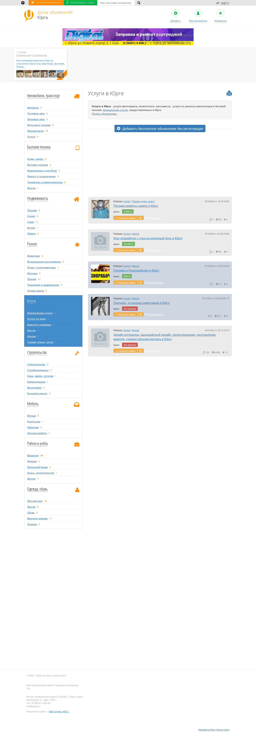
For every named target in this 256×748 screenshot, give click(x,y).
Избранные (220, 20)
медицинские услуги (115, 110)
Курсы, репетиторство (40, 473)
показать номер (127, 217)
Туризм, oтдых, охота (40, 342)
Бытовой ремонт (37, 393)
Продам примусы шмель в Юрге (135, 206)
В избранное (154, 217)
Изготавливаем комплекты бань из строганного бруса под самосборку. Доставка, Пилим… (40, 63)
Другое (31, 188)
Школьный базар (37, 467)
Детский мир (35, 501)
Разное (32, 243)
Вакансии (33, 455)
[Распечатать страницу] (229, 93)
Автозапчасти (35, 131)
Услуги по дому (36, 318)
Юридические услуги (40, 313)
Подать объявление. (104, 113)
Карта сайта (223, 729)
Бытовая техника (38, 147)
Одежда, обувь (37, 489)
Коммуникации (36, 381)
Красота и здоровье (39, 324)
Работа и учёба (37, 443)
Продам (32, 210)
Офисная (33, 427)
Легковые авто (36, 119)
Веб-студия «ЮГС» (59, 711)
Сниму (31, 216)
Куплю (31, 227)
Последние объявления (48, 2)
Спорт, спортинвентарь (41, 267)
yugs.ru (225, 2)
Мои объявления (198, 20)
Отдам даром (35, 290)
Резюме (32, 461)
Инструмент (34, 387)
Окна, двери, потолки (40, 376)
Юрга (55, 14)
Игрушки (32, 273)
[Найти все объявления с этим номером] (140, 217)
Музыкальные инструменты (44, 261)
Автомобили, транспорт (43, 95)
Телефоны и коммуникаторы (45, 182)
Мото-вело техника (39, 125)
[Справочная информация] (23, 3)
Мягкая (31, 415)
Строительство (23, 55)
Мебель (33, 403)
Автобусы (33, 107)
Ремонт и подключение (41, 176)
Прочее (31, 279)
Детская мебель (37, 433)
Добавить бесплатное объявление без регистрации (162, 128)
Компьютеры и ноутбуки (42, 170)
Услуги (31, 136)
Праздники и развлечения (43, 285)
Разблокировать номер (82, 2)
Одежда (32, 524)
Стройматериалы (38, 370)
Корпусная (33, 421)
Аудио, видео (35, 159)
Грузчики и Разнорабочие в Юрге (136, 270)
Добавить (176, 20)
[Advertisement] (160, 166)
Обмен (31, 233)
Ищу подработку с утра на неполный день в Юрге (147, 238)
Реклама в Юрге (206, 729)
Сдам (30, 222)
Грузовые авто (36, 113)
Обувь (31, 512)
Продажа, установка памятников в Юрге (141, 303)
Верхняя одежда (37, 518)
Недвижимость (37, 198)
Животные (33, 256)
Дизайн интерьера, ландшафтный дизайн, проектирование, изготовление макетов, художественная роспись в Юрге (164, 336)
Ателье (31, 336)
